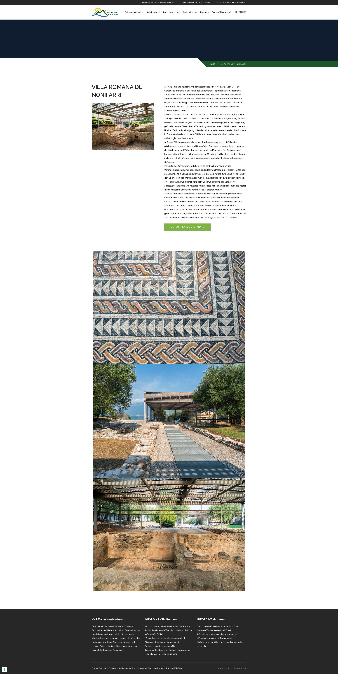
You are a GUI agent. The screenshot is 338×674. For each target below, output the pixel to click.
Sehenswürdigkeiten (134, 12)
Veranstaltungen (190, 12)
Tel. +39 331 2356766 (202, 2)
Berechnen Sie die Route (187, 227)
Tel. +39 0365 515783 (238, 2)
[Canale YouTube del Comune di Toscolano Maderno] (104, 3)
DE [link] (244, 12)
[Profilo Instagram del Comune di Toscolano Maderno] (96, 3)
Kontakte (204, 12)
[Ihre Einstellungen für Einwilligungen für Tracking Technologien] (4, 669)
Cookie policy (223, 668)
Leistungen (174, 12)
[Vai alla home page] (105, 12)
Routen (162, 12)
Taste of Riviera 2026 (221, 12)
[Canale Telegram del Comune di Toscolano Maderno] (100, 3)
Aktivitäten (152, 12)
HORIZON (177, 668)
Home (212, 64)
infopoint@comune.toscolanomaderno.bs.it (158, 2)
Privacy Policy (240, 668)
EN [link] (240, 12)
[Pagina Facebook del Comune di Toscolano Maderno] (92, 3)
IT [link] (236, 12)
